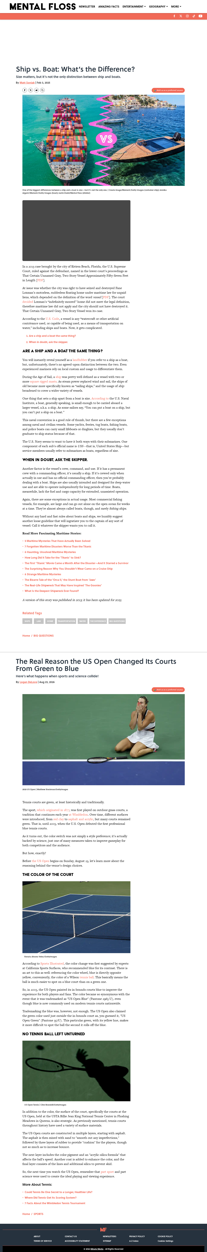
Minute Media (96, 1248)
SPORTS (38, 1214)
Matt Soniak (27, 82)
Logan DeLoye (28, 682)
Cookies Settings (165, 1240)
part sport (107, 1172)
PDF (40, 280)
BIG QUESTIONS (117, 621)
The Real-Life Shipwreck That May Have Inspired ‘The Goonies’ (63, 585)
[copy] (42, 90)
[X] (181, 16)
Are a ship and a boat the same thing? (52, 336)
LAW (39, 621)
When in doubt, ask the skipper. (48, 342)
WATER (82, 621)
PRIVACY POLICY (137, 1236)
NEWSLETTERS (109, 1236)
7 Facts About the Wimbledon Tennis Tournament (55, 1203)
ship (58, 377)
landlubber (80, 360)
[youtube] (200, 16)
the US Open (40, 861)
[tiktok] (194, 16)
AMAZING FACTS (108, 6)
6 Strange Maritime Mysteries (43, 574)
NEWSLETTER (87, 6)
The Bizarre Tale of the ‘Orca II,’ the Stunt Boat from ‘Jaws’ (60, 580)
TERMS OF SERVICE (43, 1240)
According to (100, 398)
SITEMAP (107, 1240)
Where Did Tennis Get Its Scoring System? (51, 1197)
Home (26, 635)
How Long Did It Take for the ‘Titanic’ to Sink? (53, 557)
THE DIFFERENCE (98, 621)
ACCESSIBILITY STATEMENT (77, 1240)
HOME (50, 621)
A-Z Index (133, 1240)
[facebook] (174, 16)
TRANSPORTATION (66, 621)
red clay (58, 819)
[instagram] (187, 16)
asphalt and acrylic (80, 819)
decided (27, 302)
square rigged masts (43, 381)
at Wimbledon (78, 814)
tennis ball (87, 977)
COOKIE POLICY (165, 1236)
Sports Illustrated (52, 963)
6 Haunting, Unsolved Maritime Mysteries (50, 552)
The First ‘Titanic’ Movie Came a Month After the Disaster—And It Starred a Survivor (76, 563)
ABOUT (37, 1236)
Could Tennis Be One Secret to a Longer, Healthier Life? (58, 1192)
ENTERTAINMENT (133, 6)
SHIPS (27, 621)
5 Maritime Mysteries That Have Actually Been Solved (57, 541)
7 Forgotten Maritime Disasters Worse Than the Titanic (58, 546)
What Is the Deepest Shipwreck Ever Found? (52, 591)
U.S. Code (52, 319)
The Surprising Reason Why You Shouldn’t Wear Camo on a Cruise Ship (69, 568)
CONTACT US (71, 1236)
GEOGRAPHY (157, 6)
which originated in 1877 (53, 810)
